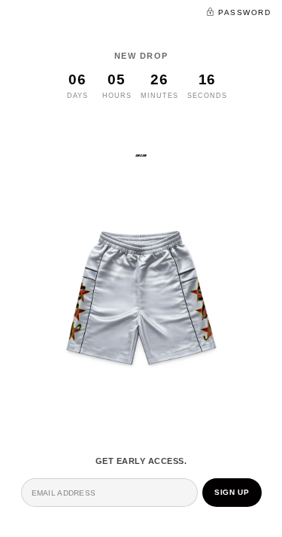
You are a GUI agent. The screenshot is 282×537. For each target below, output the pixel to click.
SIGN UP (231, 492)
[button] (238, 12)
